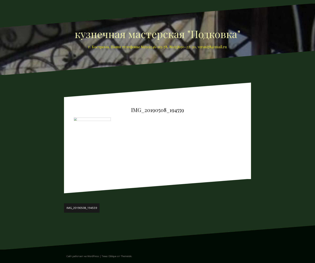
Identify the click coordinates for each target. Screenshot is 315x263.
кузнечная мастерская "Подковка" (158, 34)
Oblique (112, 256)
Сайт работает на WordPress (82, 256)
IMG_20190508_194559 (81, 208)
